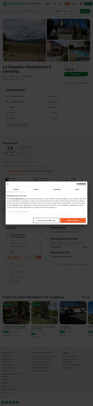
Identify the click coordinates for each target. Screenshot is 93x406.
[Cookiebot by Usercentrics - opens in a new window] (78, 184)
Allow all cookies (73, 220)
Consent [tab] (16, 189)
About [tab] (77, 189)
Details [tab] (36, 189)
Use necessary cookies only (46, 220)
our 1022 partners (18, 198)
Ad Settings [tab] (56, 189)
